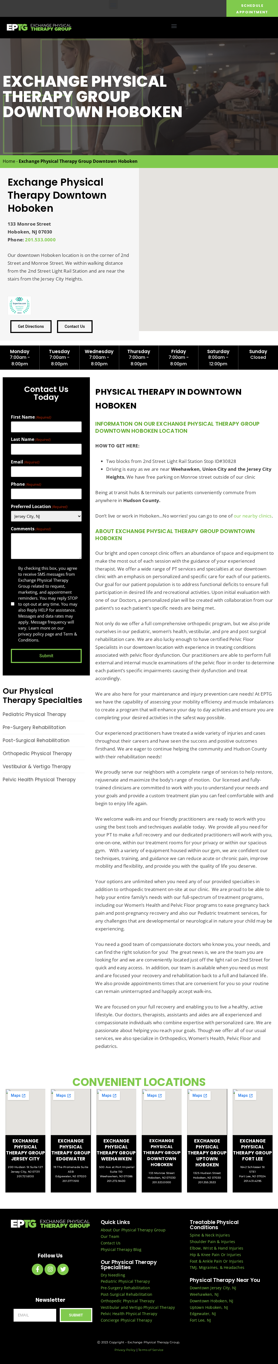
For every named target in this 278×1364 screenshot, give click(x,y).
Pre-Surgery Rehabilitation (125, 1287)
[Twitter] (63, 1269)
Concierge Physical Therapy (126, 1320)
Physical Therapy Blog (121, 1249)
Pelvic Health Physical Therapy (129, 1313)
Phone (26, 484)
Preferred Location (39, 506)
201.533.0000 (40, 239)
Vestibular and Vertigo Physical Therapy (138, 1307)
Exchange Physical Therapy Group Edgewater (70, 1150)
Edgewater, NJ (203, 1313)
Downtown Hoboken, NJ (211, 1300)
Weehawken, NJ (204, 1294)
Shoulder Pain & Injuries (212, 1241)
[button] (113, 4)
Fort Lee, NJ (200, 1320)
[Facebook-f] (37, 1269)
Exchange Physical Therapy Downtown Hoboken (57, 195)
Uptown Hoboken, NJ (209, 1307)
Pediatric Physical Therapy (125, 1281)
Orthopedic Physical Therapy (127, 1300)
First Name (31, 417)
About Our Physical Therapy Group (133, 1229)
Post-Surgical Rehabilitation (127, 1294)
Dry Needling (113, 1275)
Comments (31, 529)
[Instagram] (50, 1269)
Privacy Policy (125, 1350)
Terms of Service (150, 1350)
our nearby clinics (253, 516)
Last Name (31, 439)
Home (9, 161)
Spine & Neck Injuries (210, 1235)
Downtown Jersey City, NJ (213, 1287)
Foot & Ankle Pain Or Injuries (217, 1261)
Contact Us (111, 1242)
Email (25, 462)
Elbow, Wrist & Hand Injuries (217, 1248)
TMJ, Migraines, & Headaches (217, 1267)
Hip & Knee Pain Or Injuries (215, 1254)
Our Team (110, 1236)
